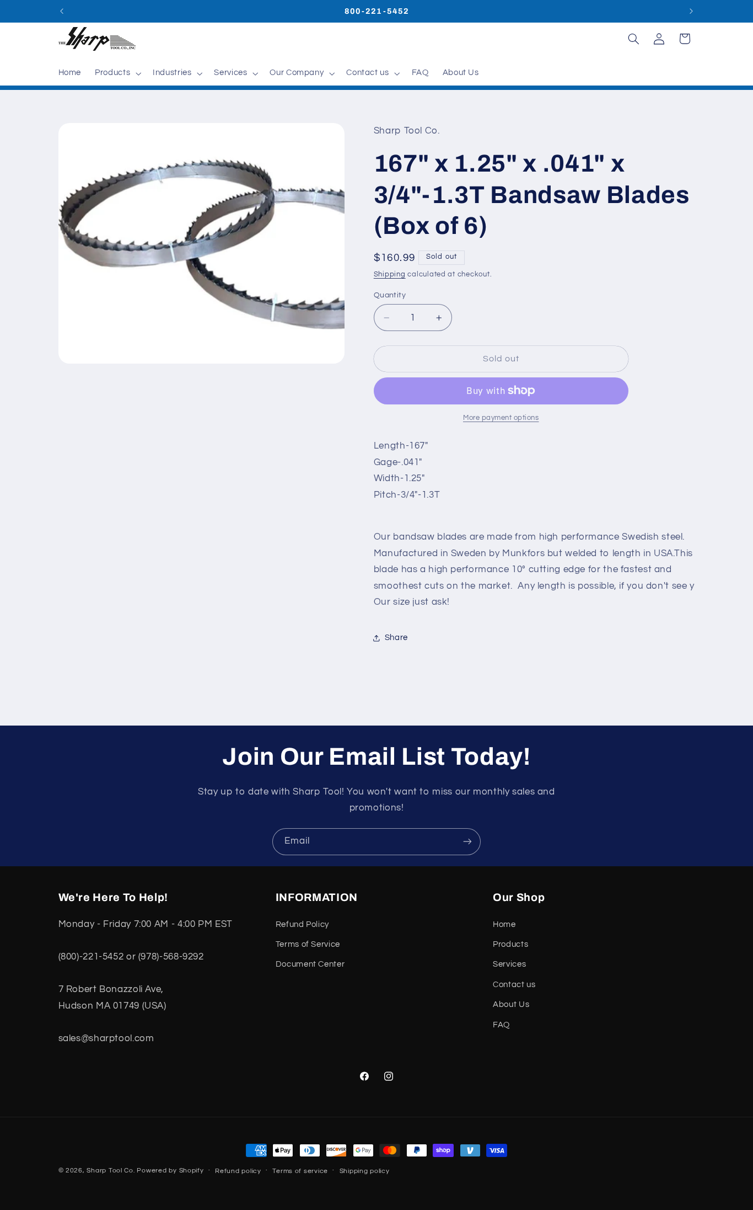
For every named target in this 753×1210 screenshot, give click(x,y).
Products (510, 944)
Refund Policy (302, 924)
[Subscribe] (467, 841)
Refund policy (238, 1171)
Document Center (310, 964)
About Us (511, 1004)
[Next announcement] (691, 11)
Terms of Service (308, 944)
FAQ (501, 1025)
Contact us (514, 984)
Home (504, 924)
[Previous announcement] (62, 11)
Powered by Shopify (170, 1171)
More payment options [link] (501, 418)
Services (509, 964)
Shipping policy (365, 1171)
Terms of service (300, 1171)
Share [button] (396, 637)
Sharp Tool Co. (111, 1171)
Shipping (390, 274)
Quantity (390, 295)
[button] (117, 73)
